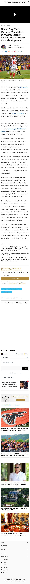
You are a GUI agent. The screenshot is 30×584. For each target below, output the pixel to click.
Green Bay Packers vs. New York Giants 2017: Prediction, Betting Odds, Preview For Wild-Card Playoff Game (14, 259)
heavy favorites (23, 87)
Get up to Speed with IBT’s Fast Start (19, 396)
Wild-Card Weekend (18, 113)
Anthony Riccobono (14, 45)
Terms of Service (12, 283)
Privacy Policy (22, 283)
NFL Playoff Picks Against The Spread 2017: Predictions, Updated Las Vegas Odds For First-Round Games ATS (14, 248)
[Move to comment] (21, 51)
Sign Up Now (20, 400)
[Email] (18, 51)
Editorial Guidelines (22, 303)
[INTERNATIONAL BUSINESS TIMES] (15, 2)
